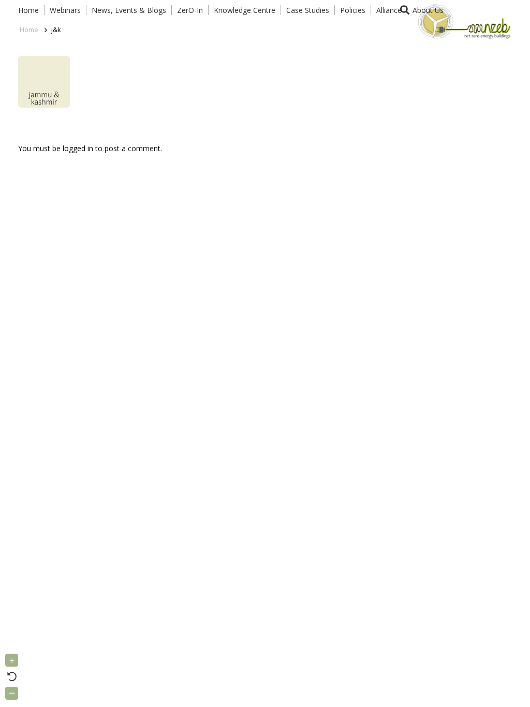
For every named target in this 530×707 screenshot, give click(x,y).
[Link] (462, 21)
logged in (78, 148)
